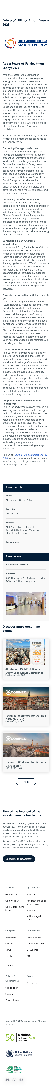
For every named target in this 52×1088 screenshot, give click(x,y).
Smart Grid (32, 895)
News (8, 950)
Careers (9, 965)
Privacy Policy (12, 1000)
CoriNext (9, 944)
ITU (28, 956)
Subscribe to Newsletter (19, 858)
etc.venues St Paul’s (17, 565)
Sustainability (11, 988)
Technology (10, 938)
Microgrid (31, 910)
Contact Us (32, 983)
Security (9, 994)
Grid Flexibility (12, 895)
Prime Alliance (34, 938)
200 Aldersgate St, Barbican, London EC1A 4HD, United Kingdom (25, 580)
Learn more (12, 542)
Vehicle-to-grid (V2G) (34, 918)
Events (8, 956)
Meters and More (35, 944)
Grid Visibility (12, 901)
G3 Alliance (32, 950)
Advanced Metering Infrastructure (36, 902)
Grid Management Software (14, 909)
